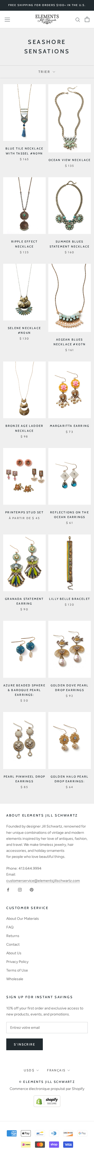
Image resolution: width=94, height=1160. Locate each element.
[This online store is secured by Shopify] (47, 1098)
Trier (45, 72)
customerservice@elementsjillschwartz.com (43, 880)
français (56, 1070)
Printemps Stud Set (24, 512)
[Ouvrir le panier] (87, 19)
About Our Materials (22, 918)
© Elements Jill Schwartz (47, 1082)
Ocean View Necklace (70, 160)
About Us (13, 953)
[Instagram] (20, 890)
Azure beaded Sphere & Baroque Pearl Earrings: (24, 690)
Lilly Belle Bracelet (69, 599)
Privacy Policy (17, 962)
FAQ (10, 927)
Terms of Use (17, 970)
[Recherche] (77, 19)
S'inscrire (24, 1044)
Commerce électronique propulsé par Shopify (47, 1089)
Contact (13, 944)
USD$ (29, 1070)
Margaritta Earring (70, 426)
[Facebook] (8, 890)
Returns (12, 936)
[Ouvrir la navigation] (7, 19)
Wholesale (14, 979)
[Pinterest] (31, 890)
